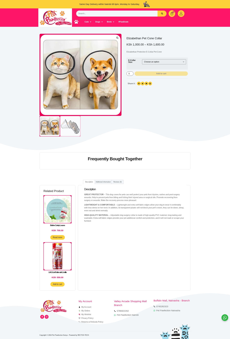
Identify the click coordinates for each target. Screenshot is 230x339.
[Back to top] (221, 330)
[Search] (162, 14)
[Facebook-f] (42, 317)
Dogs (97, 22)
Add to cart (161, 74)
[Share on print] (150, 84)
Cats (87, 22)
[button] (117, 38)
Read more (57, 237)
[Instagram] (47, 317)
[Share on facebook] (139, 84)
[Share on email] (146, 84)
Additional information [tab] (103, 182)
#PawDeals (123, 22)
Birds (109, 22)
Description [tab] (89, 182)
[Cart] (172, 13)
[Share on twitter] (143, 84)
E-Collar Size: (132, 61)
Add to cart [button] (57, 284)
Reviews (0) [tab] (117, 182)
